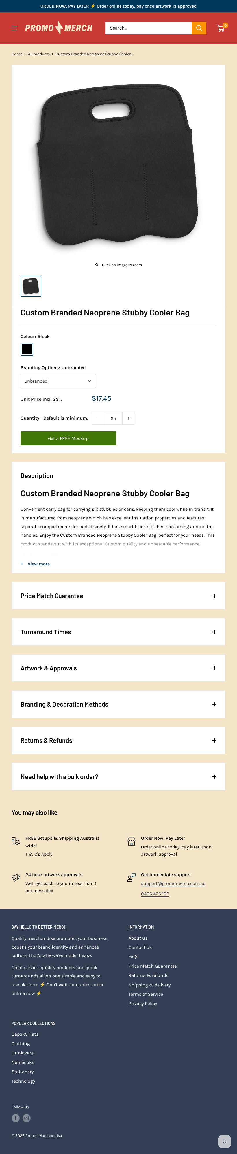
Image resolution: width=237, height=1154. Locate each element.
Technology (23, 1081)
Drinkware (23, 1053)
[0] (220, 28)
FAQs (133, 956)
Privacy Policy (143, 1003)
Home (17, 54)
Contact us (140, 947)
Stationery (23, 1071)
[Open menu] (14, 28)
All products (39, 54)
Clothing (21, 1043)
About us (138, 938)
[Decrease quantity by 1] (98, 418)
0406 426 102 (155, 893)
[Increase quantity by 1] (129, 418)
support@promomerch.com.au (173, 883)
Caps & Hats (25, 1034)
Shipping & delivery (150, 985)
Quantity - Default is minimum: (54, 418)
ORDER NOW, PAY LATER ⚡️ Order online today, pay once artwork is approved (118, 6)
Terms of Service (146, 994)
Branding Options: (53, 367)
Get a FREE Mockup (68, 438)
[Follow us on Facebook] (16, 1118)
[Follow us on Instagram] (27, 1118)
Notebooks (23, 1062)
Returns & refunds (148, 975)
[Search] (199, 28)
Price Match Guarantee (153, 966)
